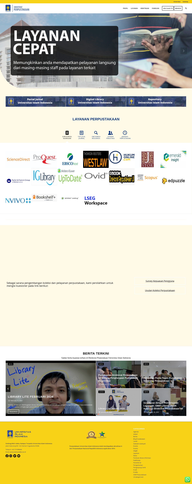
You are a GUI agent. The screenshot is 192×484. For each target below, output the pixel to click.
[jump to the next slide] (183, 51)
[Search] (186, 8)
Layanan (136, 453)
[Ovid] (96, 176)
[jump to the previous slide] (8, 51)
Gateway (185, 1)
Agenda (136, 432)
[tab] (67, 135)
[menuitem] (177, 1)
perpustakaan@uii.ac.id (18, 452)
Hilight (135, 451)
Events (135, 446)
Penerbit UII (137, 463)
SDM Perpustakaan (139, 475)
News (135, 456)
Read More (13, 412)
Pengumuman (138, 465)
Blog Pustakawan (139, 439)
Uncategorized (138, 477)
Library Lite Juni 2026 (155, 381)
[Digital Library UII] (96, 101)
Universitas (177, 1)
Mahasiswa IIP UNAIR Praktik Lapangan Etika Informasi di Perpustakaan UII (159, 406)
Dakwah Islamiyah (139, 444)
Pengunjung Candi (139, 467)
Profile (135, 472)
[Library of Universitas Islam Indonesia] (16, 8)
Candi (135, 441)
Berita (10, 364)
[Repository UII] (156, 101)
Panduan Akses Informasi (142, 458)
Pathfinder (137, 460)
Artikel (135, 434)
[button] (93, 414)
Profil (135, 470)
